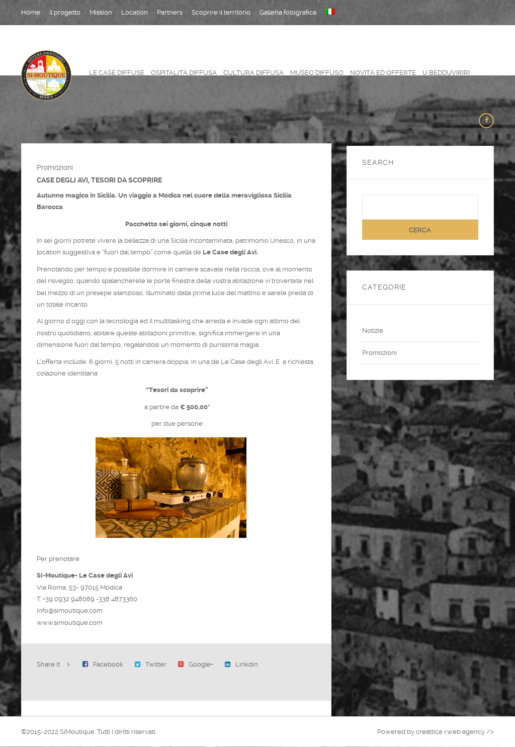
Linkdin (246, 664)
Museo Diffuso (317, 72)
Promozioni (379, 352)
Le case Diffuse (116, 72)
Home (30, 12)
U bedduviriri (446, 72)
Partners (170, 12)
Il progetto (64, 12)
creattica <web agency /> (455, 731)
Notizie (372, 330)
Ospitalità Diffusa (184, 72)
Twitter (155, 664)
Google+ (201, 664)
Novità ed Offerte (383, 72)
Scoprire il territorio (221, 12)
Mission (101, 12)
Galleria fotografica (288, 12)
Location (134, 12)
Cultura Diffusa (253, 72)
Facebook (108, 664)
